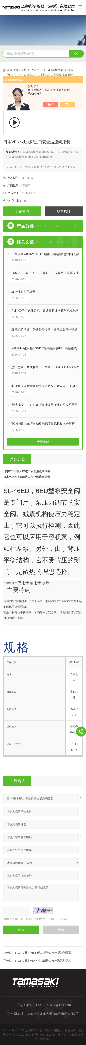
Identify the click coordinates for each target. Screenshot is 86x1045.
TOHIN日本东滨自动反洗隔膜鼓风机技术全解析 (43, 423)
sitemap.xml (47, 1034)
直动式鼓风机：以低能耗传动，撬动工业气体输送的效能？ (47, 329)
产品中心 (37, 70)
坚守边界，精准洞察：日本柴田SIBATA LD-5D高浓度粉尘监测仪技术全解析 (47, 367)
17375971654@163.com (53, 1005)
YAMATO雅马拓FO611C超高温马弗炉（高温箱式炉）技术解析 (47, 348)
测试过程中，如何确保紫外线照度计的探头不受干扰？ (47, 404)
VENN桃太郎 (55, 70)
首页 (24, 70)
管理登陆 (45, 1038)
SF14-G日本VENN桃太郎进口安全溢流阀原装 (43, 952)
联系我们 (63, 211)
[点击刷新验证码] (43, 910)
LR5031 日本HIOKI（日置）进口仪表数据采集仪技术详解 (47, 273)
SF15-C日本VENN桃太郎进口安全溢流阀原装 (43, 960)
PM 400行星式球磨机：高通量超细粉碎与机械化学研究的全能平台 (47, 310)
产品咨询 (22, 211)
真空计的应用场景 (23, 291)
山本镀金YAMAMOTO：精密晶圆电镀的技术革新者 (45, 254)
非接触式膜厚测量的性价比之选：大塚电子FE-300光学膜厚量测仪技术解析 (47, 386)
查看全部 (43, 442)
